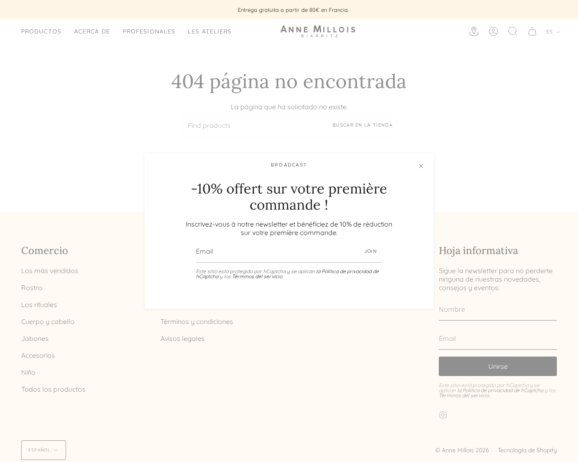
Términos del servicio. (257, 276)
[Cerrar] (421, 166)
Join (370, 251)
